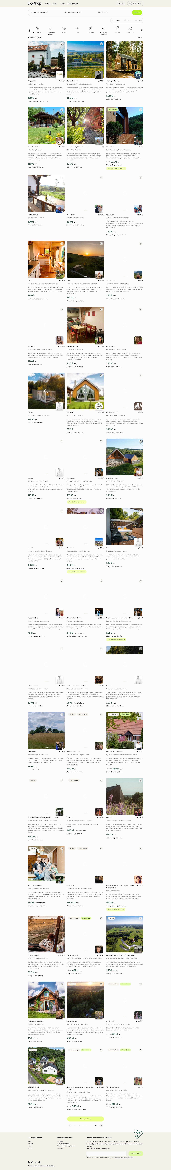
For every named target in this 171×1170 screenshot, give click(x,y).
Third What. (51, 1165)
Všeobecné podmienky (63, 1143)
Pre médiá (60, 1141)
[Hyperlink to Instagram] (29, 1162)
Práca (29, 1146)
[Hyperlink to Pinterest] (39, 1162)
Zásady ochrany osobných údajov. (124, 1157)
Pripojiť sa (30, 1143)
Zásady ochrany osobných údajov (66, 1146)
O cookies (59, 1148)
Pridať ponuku (73, 3)
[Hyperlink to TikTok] (36, 1162)
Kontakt (30, 1148)
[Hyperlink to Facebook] (32, 1162)
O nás (29, 1141)
